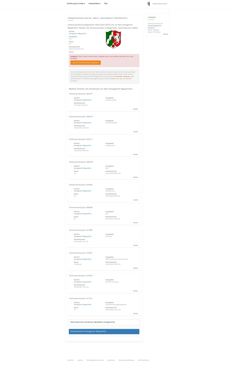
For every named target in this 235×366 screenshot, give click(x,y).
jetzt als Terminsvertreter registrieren (86, 62)
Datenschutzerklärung (126, 360)
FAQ (105, 3)
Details (135, 109)
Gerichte (70, 360)
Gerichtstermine (143, 360)
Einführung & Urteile (75, 3)
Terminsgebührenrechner (95, 360)
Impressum (111, 360)
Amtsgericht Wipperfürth (77, 33)
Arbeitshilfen (94, 3)
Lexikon (80, 360)
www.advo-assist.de (122, 76)
